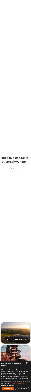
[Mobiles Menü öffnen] (28, 3)
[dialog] (15, 376)
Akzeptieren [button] (8, 388)
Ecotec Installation (17, 339)
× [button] (29, 362)
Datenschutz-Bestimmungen (17, 383)
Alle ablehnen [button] (22, 388)
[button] (15, 385)
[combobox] (27, 363)
